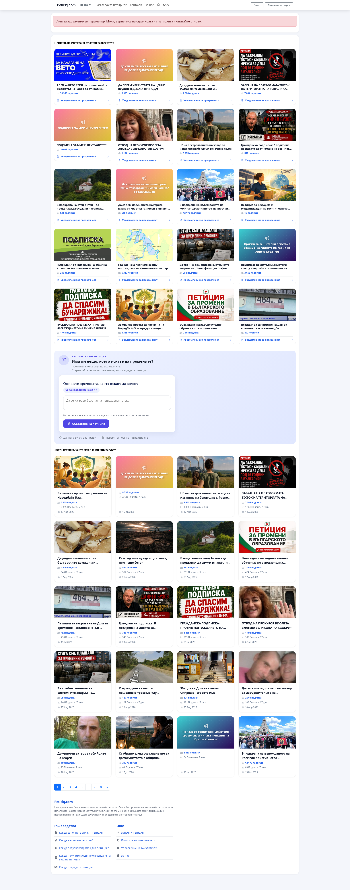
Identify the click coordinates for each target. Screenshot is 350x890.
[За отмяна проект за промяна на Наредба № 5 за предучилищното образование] (144, 316)
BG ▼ (87, 4)
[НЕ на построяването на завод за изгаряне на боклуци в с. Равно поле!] (205, 136)
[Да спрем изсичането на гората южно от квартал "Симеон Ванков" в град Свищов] (144, 196)
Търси (165, 5)
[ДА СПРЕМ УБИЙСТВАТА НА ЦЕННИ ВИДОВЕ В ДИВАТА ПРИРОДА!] (144, 77)
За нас (149, 5)
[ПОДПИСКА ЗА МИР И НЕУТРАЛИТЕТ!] (82, 135)
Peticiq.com (66, 5)
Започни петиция (279, 5)
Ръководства (65, 826)
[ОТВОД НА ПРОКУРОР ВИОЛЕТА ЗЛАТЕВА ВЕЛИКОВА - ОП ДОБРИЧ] (144, 136)
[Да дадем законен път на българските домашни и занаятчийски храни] (205, 77)
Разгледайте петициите (111, 5)
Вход (257, 5)
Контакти (136, 5)
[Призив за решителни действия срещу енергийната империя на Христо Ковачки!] (267, 256)
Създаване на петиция (88, 423)
